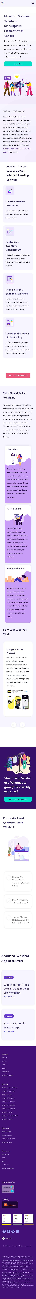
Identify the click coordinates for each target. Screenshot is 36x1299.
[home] (2, 3)
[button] (33, 3)
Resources (6, 1151)
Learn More (18, 64)
